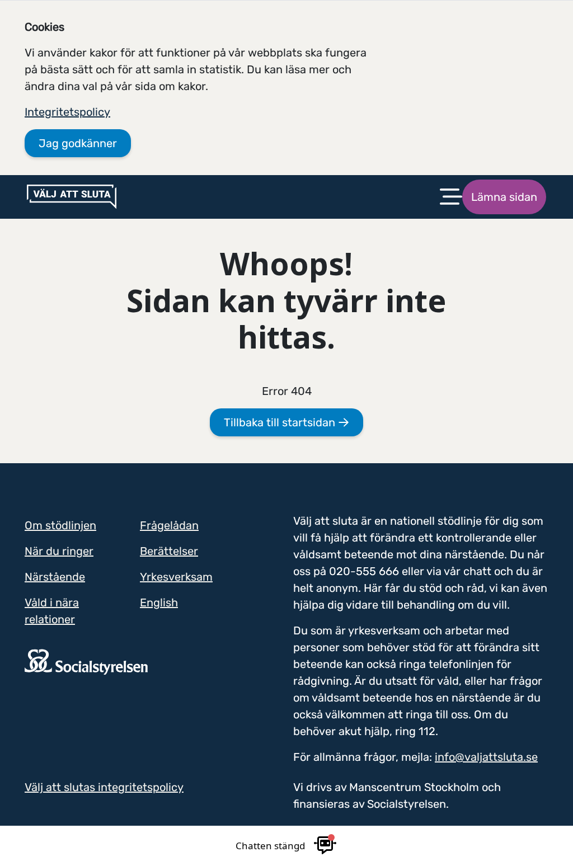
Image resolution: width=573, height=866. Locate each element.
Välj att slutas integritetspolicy (104, 787)
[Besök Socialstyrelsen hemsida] (86, 661)
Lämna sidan (504, 197)
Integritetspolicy (67, 112)
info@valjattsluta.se (486, 757)
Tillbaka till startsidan (281, 422)
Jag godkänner (78, 143)
